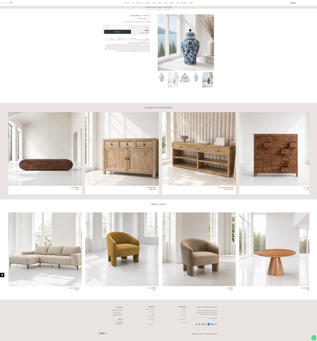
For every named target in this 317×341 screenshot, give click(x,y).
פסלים (184, 322)
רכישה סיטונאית (150, 324)
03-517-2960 (119, 321)
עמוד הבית (169, 9)
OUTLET (148, 3)
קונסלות (184, 309)
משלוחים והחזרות (150, 309)
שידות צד (183, 312)
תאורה (166, 3)
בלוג (133, 3)
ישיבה (177, 3)
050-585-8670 (119, 323)
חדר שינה (172, 3)
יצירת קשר (151, 312)
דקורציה (154, 3)
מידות (148, 18)
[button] (2, 275)
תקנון (153, 314)
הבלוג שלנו (151, 317)
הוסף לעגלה (117, 32)
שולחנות (191, 3)
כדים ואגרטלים (159, 9)
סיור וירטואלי (127, 3)
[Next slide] (214, 42)
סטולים (184, 317)
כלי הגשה (160, 3)
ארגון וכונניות (184, 3)
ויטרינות (184, 314)
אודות (153, 322)
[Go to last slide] (7, 153)
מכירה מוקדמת (139, 3)
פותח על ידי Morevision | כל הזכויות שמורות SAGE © (204, 334)
